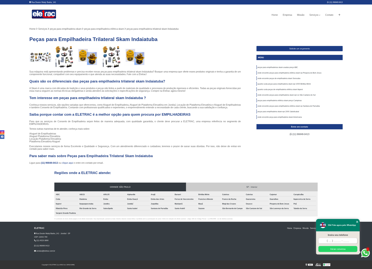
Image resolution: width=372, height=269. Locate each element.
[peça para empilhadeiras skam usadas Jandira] (40, 57)
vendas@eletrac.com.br (45, 251)
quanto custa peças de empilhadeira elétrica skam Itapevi (280, 89)
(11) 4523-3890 (42, 240)
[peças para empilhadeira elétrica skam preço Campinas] (64, 57)
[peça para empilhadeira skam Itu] (111, 57)
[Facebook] (2, 137)
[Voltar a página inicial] (43, 15)
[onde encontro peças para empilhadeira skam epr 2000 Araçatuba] (135, 57)
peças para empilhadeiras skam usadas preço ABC (277, 67)
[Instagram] (2, 132)
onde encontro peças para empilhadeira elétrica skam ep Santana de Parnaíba (288, 106)
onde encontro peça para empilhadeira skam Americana (279, 117)
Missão (300, 15)
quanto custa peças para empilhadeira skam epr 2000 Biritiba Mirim (284, 84)
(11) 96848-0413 (336, 2)
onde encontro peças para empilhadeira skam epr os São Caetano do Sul (286, 95)
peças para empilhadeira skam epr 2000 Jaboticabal (278, 112)
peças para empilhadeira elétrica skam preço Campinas (279, 101)
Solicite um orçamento (299, 48)
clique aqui (67, 163)
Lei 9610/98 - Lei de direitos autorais (220, 219)
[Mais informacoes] (339, 15)
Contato (329, 15)
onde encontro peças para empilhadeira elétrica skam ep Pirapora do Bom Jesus (289, 73)
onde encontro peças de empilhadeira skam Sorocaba (278, 78)
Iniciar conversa (337, 249)
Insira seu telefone (338, 235)
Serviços (313, 15)
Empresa (287, 15)
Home (275, 15)
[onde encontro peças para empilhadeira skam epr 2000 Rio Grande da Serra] (88, 57)
